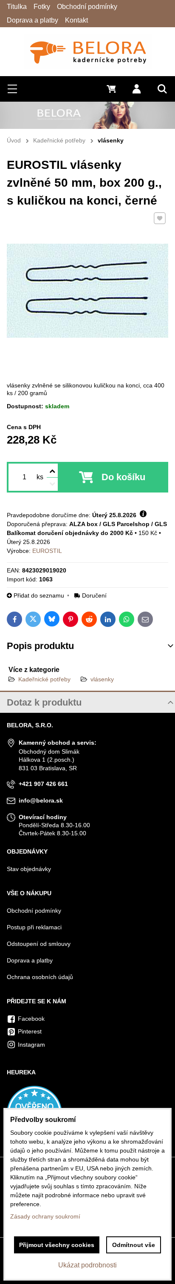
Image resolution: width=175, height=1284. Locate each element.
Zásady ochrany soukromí (45, 1216)
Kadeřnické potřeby (44, 679)
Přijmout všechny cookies (56, 1244)
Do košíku (123, 477)
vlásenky (102, 679)
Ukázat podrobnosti (87, 1265)
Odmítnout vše (133, 1244)
